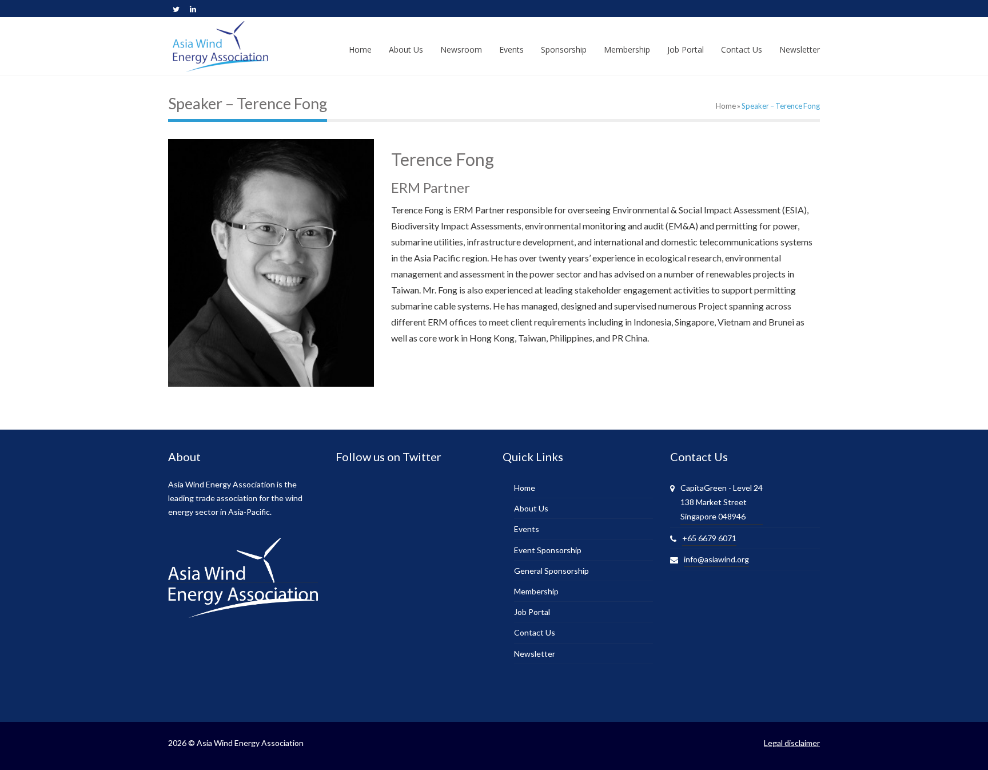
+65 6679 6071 (709, 538)
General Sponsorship (551, 570)
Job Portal (532, 612)
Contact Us (534, 632)
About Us (531, 508)
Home (726, 105)
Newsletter (534, 653)
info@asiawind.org (716, 559)
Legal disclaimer (792, 743)
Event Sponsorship (547, 550)
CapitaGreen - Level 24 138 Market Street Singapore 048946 (721, 502)
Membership (536, 591)
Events (526, 529)
